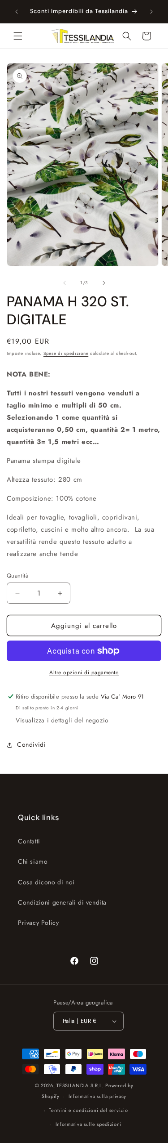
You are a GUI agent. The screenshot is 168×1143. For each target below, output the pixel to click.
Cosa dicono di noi (46, 882)
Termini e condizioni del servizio (88, 1110)
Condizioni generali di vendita (62, 902)
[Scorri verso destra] (104, 283)
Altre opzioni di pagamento (84, 672)
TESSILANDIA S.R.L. (80, 1085)
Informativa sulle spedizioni (89, 1124)
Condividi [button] (31, 744)
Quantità (17, 575)
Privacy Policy (38, 922)
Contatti (29, 841)
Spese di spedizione (65, 353)
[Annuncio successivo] (151, 12)
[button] (18, 36)
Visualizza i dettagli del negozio (62, 720)
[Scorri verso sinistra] (64, 283)
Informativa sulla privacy (98, 1096)
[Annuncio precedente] (16, 12)
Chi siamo (32, 861)
